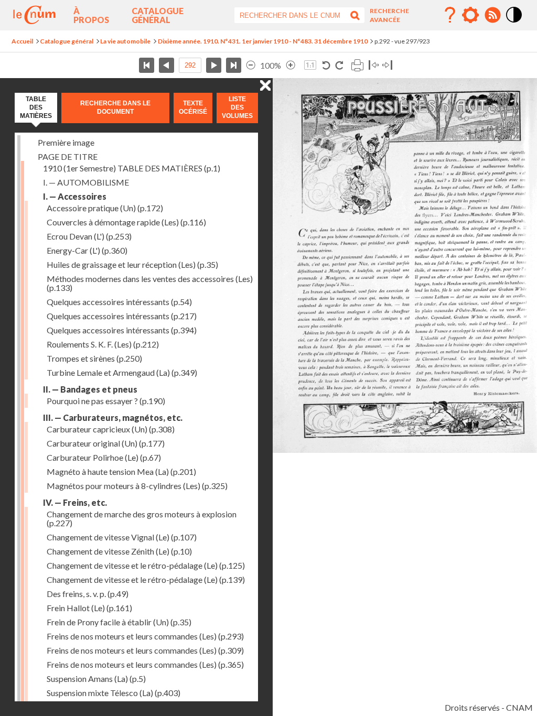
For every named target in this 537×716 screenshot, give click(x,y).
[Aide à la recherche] (450, 15)
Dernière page (233, 65)
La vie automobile (125, 41)
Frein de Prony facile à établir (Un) (119, 622)
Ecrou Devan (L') (89, 236)
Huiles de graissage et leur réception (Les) (132, 264)
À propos (91, 15)
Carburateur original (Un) (106, 443)
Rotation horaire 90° (339, 65)
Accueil (22, 41)
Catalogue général (158, 15)
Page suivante (213, 65)
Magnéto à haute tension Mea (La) (121, 471)
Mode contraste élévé (514, 23)
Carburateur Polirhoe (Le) (104, 457)
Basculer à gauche (374, 65)
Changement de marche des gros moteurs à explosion (142, 518)
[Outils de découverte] (470, 15)
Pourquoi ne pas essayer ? (106, 401)
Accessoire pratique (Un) (105, 208)
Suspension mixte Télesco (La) (113, 693)
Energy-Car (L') (87, 250)
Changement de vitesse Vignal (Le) (122, 537)
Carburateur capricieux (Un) (111, 429)
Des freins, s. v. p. (87, 594)
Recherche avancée (389, 15)
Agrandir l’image (290, 65)
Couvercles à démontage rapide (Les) (126, 222)
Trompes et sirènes (94, 358)
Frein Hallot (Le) (89, 608)
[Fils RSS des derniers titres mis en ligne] (492, 15)
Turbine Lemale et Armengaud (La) (122, 372)
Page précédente (166, 65)
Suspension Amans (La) (96, 679)
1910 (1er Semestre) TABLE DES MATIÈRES (131, 168)
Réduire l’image (250, 65)
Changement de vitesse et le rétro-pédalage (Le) (146, 565)
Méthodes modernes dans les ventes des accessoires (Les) (150, 283)
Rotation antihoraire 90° (326, 65)
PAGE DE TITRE (68, 156)
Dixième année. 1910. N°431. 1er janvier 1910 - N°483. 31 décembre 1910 (263, 41)
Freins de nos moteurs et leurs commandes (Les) (145, 636)
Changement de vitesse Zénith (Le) (119, 551)
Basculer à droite (387, 65)
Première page (146, 65)
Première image (66, 142)
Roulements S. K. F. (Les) (103, 344)
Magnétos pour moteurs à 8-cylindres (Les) (137, 486)
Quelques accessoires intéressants (119, 302)
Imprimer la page (357, 65)
